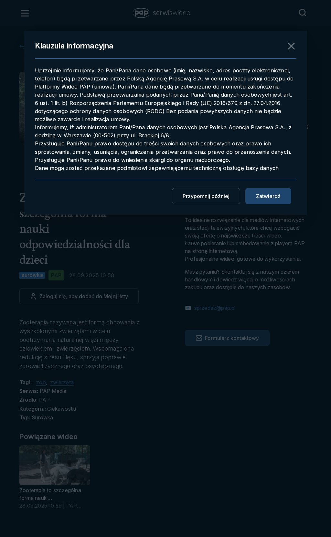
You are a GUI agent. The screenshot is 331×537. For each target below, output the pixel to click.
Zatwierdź (268, 196)
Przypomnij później (206, 196)
